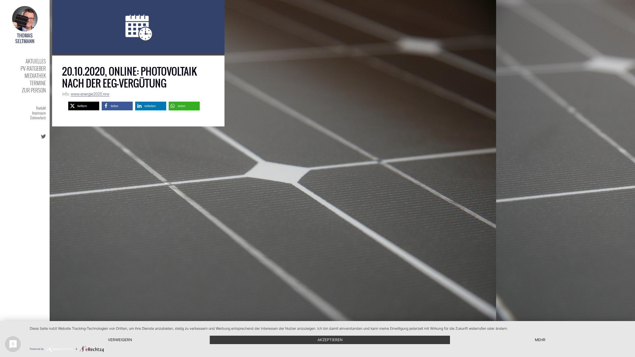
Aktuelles (36, 61)
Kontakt (41, 108)
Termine (38, 83)
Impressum (39, 113)
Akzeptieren (330, 339)
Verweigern (120, 339)
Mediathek (35, 75)
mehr (540, 339)
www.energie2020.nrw (90, 94)
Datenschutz (38, 117)
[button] (83, 106)
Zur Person (34, 90)
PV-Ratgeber (33, 68)
